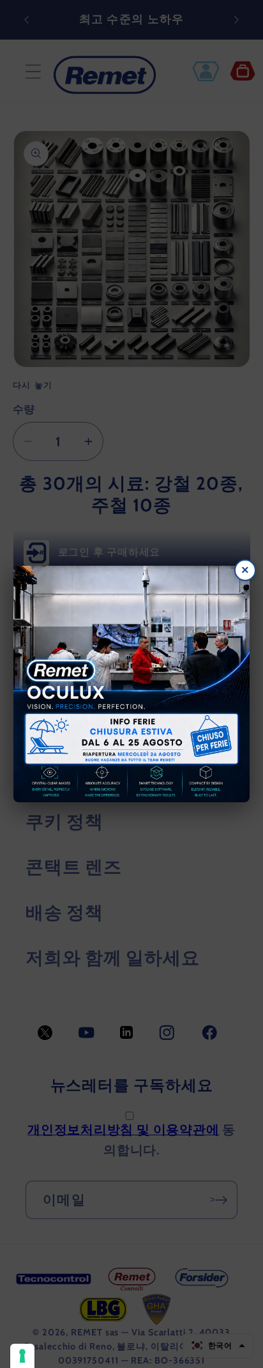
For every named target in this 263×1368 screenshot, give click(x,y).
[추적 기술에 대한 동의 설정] (22, 1356)
